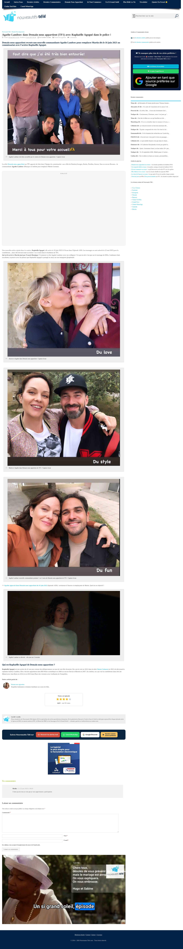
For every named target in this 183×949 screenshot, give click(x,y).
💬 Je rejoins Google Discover (156, 71)
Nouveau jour (135, 176)
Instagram (135, 192)
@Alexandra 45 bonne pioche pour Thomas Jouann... (154, 103)
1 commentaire (73, 37)
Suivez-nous (18, 2)
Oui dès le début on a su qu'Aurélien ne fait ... (152, 118)
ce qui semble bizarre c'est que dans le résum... (154, 141)
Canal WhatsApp (27, 6)
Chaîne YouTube (10, 6)
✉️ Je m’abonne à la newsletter (155, 66)
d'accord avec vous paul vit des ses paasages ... (154, 137)
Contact (88, 935)
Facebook (134, 190)
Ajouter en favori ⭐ (160, 2)
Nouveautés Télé (6, 31)
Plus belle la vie (129, 2)
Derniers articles (33, 2)
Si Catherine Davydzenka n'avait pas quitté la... (155, 144)
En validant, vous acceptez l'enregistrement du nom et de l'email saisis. (21, 845)
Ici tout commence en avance (139, 169)
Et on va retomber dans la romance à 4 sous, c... (155, 122)
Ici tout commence (94, 2)
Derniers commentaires (52, 2)
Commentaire (6, 812)
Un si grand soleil (112, 2)
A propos (99, 935)
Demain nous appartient (74, 2)
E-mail (66, 840)
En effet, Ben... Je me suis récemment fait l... (153, 110)
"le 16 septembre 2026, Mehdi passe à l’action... (154, 152)
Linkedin (134, 207)
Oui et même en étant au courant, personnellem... (154, 156)
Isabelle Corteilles (46, 37)
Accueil (7, 2)
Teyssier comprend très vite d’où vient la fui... (154, 129)
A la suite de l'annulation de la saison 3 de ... (156, 107)
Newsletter (143, 2)
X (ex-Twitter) (136, 188)
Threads (134, 195)
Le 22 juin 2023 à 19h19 (25, 788)
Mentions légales (80, 935)
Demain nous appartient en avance (141, 164)
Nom (65, 835)
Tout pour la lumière (150, 176)
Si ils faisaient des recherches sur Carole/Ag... (156, 133)
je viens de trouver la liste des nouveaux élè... (154, 126)
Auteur (93, 935)
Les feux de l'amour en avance (140, 174)
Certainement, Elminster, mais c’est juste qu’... (154, 114)
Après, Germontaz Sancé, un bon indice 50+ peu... (155, 148)
